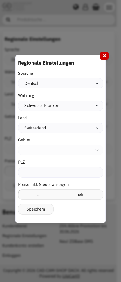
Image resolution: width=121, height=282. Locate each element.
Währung (26, 95)
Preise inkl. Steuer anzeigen (43, 184)
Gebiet (24, 139)
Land (22, 117)
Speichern (36, 209)
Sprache (25, 73)
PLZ (21, 162)
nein (80, 194)
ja (38, 194)
